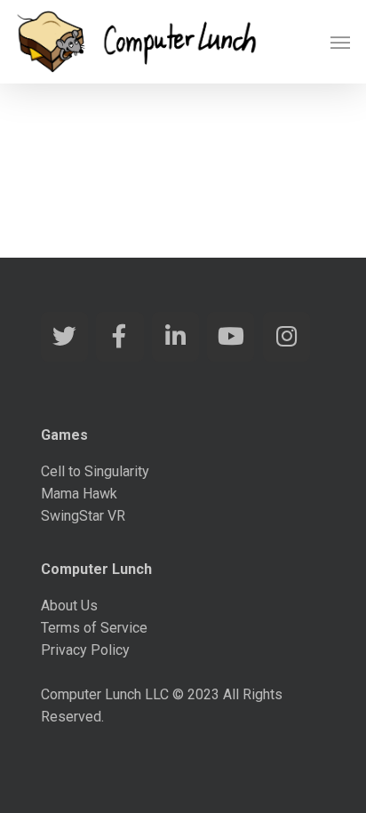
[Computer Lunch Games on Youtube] (230, 337)
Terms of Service (94, 627)
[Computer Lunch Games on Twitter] (64, 337)
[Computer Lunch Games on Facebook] (119, 337)
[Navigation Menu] (340, 42)
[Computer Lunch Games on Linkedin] (175, 337)
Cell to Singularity (95, 471)
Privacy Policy (85, 650)
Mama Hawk (79, 493)
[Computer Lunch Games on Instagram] (286, 337)
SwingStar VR (83, 515)
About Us (69, 605)
